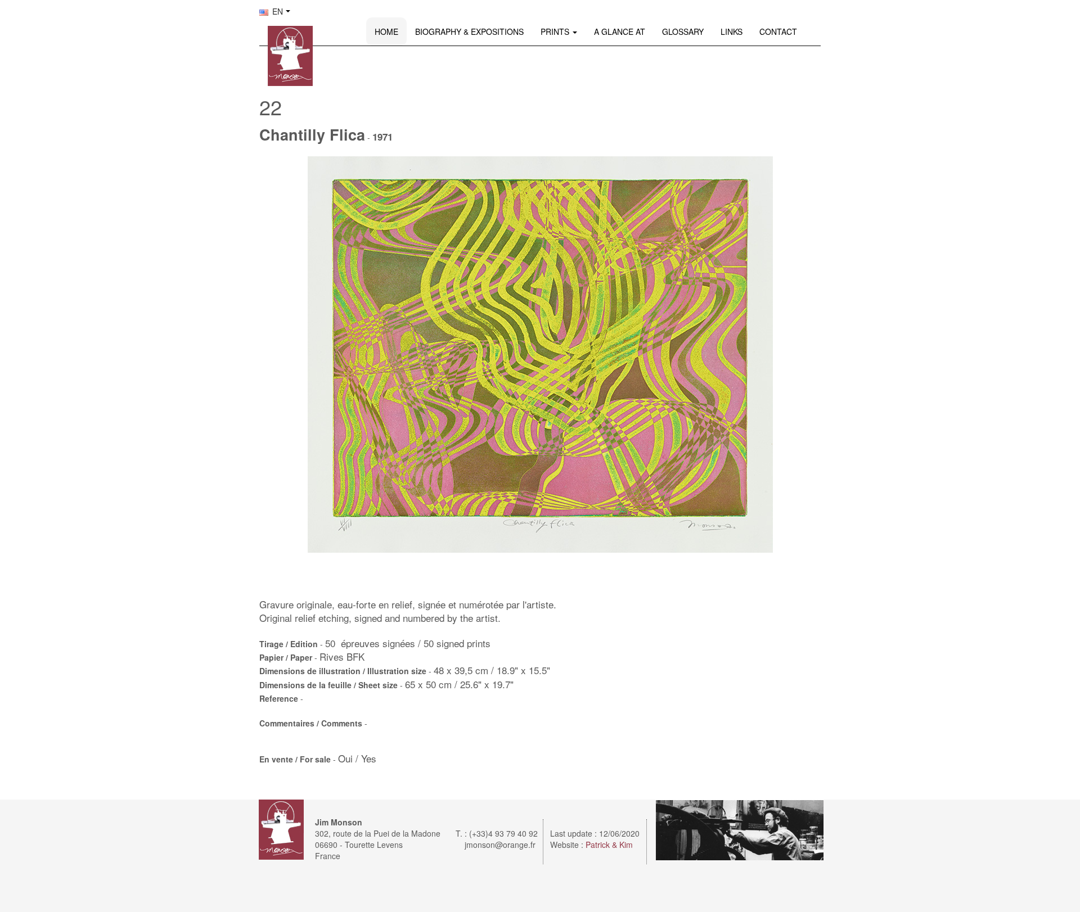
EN (276, 11)
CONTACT (778, 31)
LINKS (731, 31)
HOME (386, 31)
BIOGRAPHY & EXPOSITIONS (469, 31)
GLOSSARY (683, 31)
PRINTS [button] (556, 31)
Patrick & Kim (609, 844)
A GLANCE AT (619, 31)
